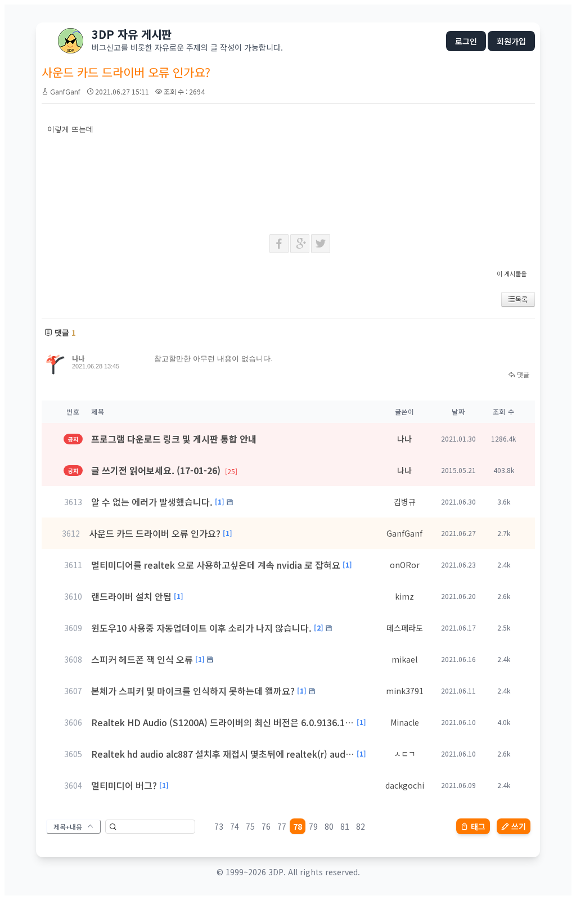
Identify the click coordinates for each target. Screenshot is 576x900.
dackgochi (404, 785)
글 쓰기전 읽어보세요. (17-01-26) (164, 470)
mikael (404, 659)
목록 (521, 299)
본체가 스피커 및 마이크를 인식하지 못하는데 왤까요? (193, 691)
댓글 (522, 374)
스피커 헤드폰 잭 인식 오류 (142, 659)
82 (360, 826)
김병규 (405, 501)
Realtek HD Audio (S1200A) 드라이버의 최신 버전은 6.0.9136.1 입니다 (222, 722)
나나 (78, 358)
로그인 (466, 41)
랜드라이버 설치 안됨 (131, 596)
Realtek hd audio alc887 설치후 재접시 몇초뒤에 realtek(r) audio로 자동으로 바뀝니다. (222, 753)
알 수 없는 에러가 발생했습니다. (152, 501)
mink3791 (405, 690)
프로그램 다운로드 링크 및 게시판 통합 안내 (173, 439)
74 (234, 826)
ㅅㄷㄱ (405, 753)
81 (344, 826)
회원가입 (511, 41)
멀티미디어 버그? (124, 785)
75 (250, 826)
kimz (404, 596)
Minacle (404, 722)
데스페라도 (404, 627)
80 (329, 826)
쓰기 (518, 826)
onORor (405, 564)
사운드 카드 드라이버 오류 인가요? (154, 533)
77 (281, 826)
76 (266, 826)
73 (218, 826)
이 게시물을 (511, 273)
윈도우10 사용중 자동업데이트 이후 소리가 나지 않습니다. (201, 627)
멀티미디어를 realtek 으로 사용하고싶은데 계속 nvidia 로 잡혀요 (215, 565)
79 (313, 826)
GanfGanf (65, 91)
